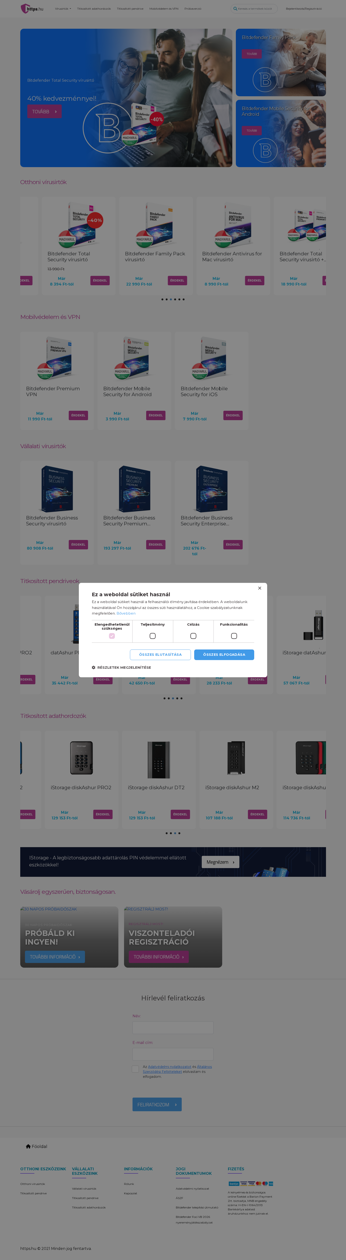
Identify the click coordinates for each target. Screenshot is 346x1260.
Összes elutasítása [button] (160, 654)
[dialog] (173, 630)
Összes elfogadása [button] (224, 654)
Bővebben (126, 613)
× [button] (259, 588)
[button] (121, 667)
